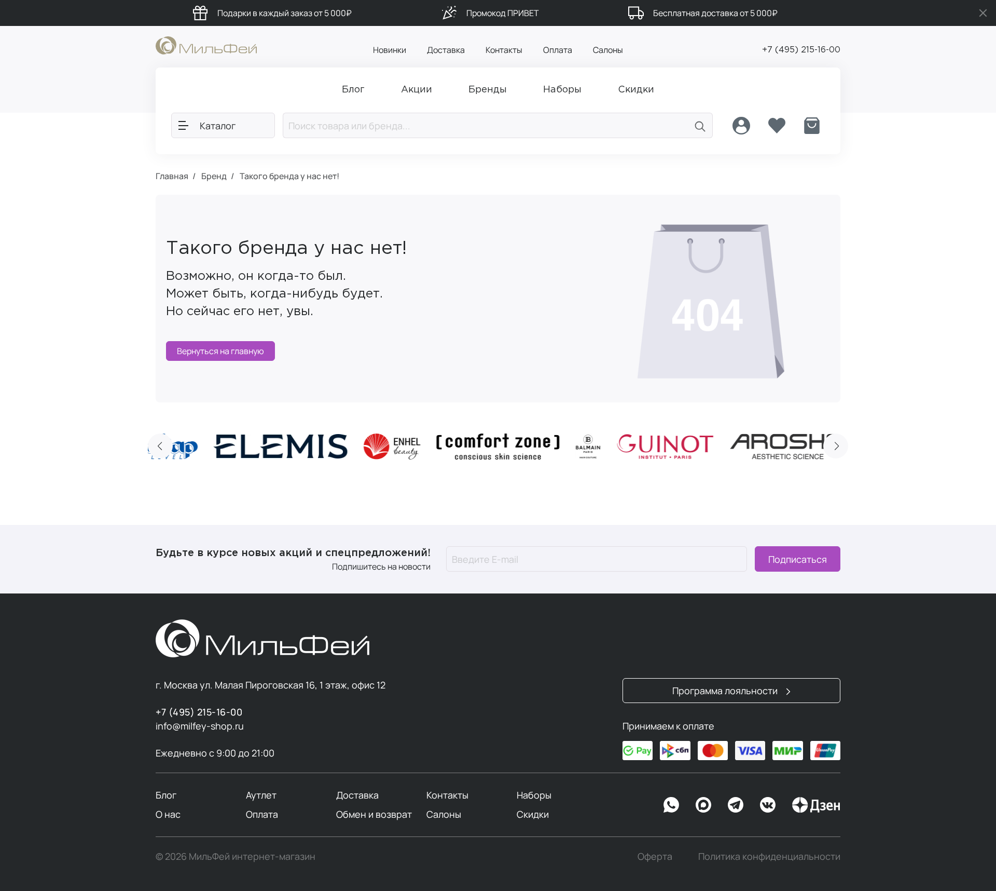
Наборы (534, 795)
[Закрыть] (983, 13)
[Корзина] (812, 126)
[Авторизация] (741, 126)
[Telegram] (736, 805)
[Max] (703, 805)
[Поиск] (700, 125)
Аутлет (261, 795)
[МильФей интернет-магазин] (206, 44)
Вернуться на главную (220, 351)
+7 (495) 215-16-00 (801, 50)
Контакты (504, 50)
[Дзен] (816, 805)
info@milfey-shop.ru (200, 726)
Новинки (389, 50)
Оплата (557, 50)
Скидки (533, 814)
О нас (168, 814)
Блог (166, 795)
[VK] (768, 805)
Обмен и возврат (374, 814)
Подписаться (797, 559)
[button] (160, 446)
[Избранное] (777, 126)
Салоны (608, 50)
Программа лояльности (726, 690)
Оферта (655, 856)
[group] (280, 447)
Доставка (446, 50)
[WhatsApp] (671, 805)
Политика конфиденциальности (769, 856)
